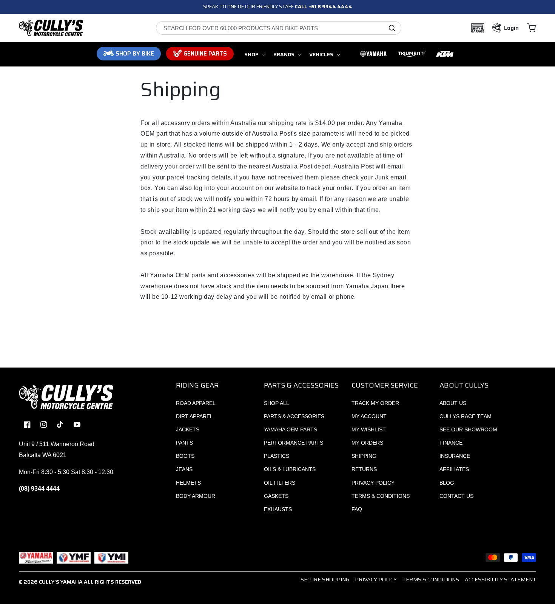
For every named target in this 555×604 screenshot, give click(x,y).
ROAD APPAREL (196, 403)
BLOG (446, 483)
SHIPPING (364, 456)
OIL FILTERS (279, 483)
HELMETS (188, 483)
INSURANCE (454, 456)
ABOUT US (452, 403)
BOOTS (185, 456)
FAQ (357, 509)
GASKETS (276, 496)
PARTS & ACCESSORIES (294, 416)
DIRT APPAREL (194, 416)
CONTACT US (456, 496)
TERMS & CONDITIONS (381, 496)
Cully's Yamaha (61, 582)
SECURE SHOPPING (325, 579)
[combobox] (278, 28)
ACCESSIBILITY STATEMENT (500, 579)
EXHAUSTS (278, 509)
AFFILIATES (454, 469)
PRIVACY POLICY (373, 483)
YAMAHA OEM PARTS (290, 429)
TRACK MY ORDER (375, 403)
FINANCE (450, 443)
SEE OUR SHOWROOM (468, 429)
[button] (531, 28)
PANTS (184, 443)
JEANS (184, 469)
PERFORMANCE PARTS (293, 443)
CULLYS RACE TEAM (465, 416)
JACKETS (187, 429)
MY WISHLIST (369, 429)
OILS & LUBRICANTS (290, 469)
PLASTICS (276, 456)
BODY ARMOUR (195, 496)
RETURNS (364, 469)
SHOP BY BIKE (135, 53)
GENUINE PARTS (205, 53)
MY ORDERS (367, 443)
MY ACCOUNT (369, 416)
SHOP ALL (276, 403)
